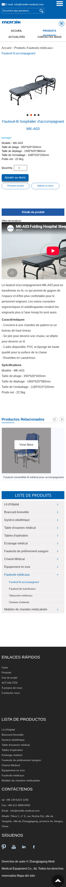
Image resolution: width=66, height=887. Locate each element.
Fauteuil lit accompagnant (18, 53)
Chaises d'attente (19, 602)
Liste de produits (33, 495)
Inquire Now (26, 454)
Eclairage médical (16, 543)
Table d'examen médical (20, 527)
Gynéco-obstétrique (17, 519)
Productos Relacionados (23, 419)
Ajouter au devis (15, 177)
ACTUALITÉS (16, 36)
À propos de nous (12, 687)
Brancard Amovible (16, 512)
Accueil (16, 30)
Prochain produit (15, 185)
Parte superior (58, 881)
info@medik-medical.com (29, 4)
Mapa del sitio (26, 875)
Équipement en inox (17, 566)
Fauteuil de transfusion (22, 588)
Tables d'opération (16, 535)
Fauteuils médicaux (39, 47)
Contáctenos (17, 789)
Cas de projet (9, 677)
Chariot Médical (14, 559)
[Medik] (11, 22)
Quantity (7, 167)
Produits (49, 30)
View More (26, 444)
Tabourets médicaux (20, 595)
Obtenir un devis (45, 185)
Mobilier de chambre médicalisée (25, 609)
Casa (5, 667)
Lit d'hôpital (11, 504)
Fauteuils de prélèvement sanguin (26, 551)
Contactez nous (49, 36)
